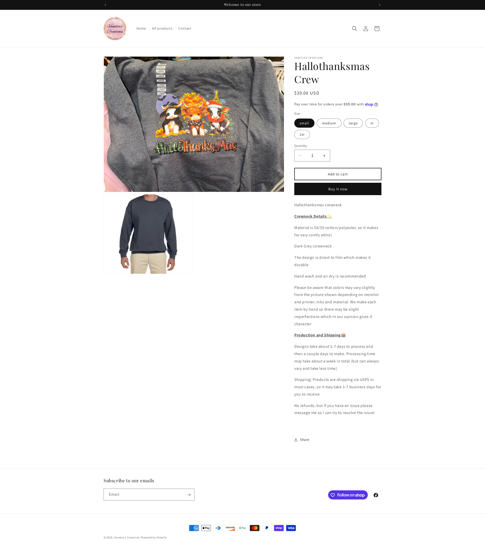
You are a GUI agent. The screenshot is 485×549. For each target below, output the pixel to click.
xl (372, 123)
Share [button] (304, 439)
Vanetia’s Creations (127, 537)
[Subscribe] (188, 495)
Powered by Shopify (154, 537)
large (353, 123)
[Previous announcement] (105, 5)
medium (329, 123)
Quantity (300, 146)
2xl (302, 134)
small (304, 123)
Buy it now (338, 189)
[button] (354, 28)
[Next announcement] (379, 5)
